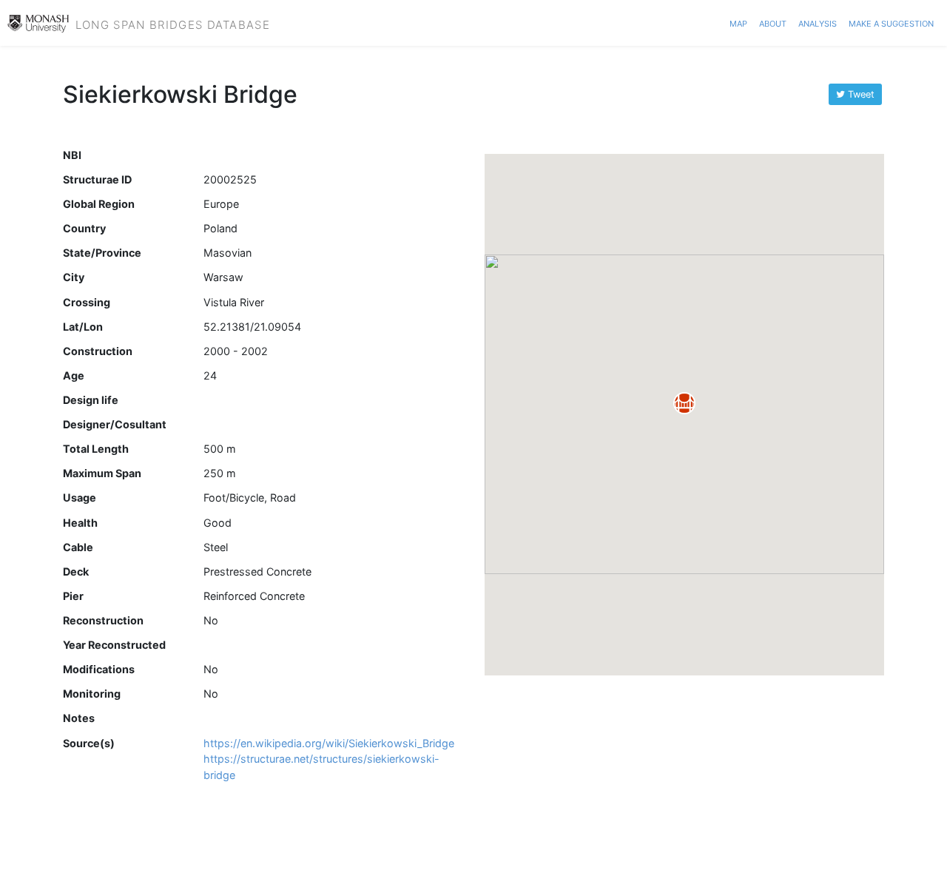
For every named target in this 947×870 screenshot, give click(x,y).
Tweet (859, 94)
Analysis (817, 22)
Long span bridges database (172, 23)
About (772, 22)
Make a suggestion (891, 22)
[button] (684, 403)
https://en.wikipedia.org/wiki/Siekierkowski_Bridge (328, 743)
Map (738, 22)
